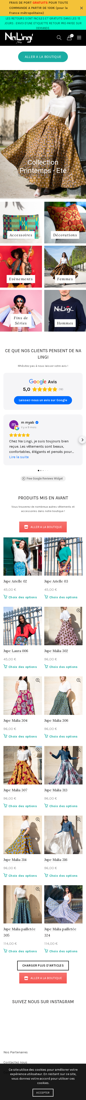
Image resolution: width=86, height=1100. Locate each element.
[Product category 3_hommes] (65, 323)
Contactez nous (15, 1062)
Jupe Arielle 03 (56, 581)
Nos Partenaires (15, 1052)
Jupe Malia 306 (56, 720)
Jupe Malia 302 (56, 651)
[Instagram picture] (11, 1016)
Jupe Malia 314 (15, 860)
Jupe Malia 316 (55, 860)
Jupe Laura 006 (15, 651)
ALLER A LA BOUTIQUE (43, 56)
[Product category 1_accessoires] (21, 235)
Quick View (38, 541)
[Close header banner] (81, 8)
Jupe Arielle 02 (15, 581)
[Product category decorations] (65, 235)
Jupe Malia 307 (15, 790)
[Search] (59, 37)
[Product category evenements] (21, 279)
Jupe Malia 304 (15, 720)
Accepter (43, 1092)
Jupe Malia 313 (55, 790)
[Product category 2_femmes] (65, 279)
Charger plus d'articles (43, 965)
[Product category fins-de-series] (21, 320)
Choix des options (22, 597)
